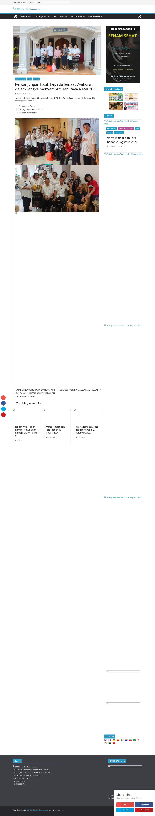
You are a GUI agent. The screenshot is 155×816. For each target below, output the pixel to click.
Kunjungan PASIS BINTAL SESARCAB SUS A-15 (78, 390)
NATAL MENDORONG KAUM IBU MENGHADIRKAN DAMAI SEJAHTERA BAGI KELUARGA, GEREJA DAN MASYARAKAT (35, 393)
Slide (29, 79)
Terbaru (36, 79)
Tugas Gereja (58, 16)
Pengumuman (26, 16)
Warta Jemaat (41, 16)
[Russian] (131, 740)
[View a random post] (139, 16)
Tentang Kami (76, 16)
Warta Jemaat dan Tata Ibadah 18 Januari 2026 (55, 429)
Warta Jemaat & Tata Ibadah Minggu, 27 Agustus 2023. (87, 429)
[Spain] (118, 740)
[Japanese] (139, 740)
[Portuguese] (135, 740)
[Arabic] (110, 743)
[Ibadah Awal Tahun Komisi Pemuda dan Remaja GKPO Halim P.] (26, 410)
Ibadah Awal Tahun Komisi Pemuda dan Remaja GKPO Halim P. (26, 431)
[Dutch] (126, 740)
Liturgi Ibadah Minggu (126, 129)
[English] (106, 740)
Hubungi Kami (94, 16)
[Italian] (122, 740)
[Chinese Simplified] (114, 743)
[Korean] (106, 743)
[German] (114, 740)
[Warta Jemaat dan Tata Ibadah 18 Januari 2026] (56, 410)
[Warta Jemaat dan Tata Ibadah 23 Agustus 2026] (123, 122)
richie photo (30, 94)
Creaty (120, 146)
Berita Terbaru (20, 79)
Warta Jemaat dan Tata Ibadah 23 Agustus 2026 (122, 140)
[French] (110, 740)
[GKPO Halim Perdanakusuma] (15, 16)
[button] (48, 16)
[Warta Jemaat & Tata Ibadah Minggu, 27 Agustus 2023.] (87, 410)
